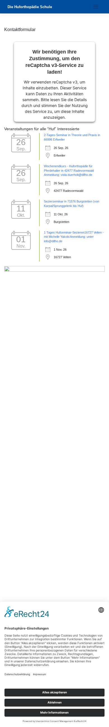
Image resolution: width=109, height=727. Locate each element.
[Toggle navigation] (96, 7)
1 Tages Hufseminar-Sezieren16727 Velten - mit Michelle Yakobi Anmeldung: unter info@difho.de (74, 237)
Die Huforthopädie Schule (30, 7)
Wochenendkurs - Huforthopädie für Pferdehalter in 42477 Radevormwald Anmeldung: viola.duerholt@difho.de (69, 170)
